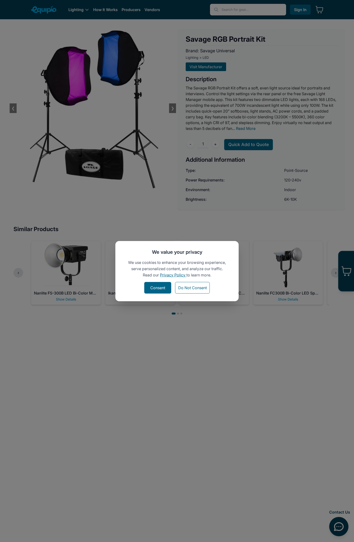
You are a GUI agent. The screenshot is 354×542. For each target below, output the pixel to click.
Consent (157, 287)
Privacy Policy (173, 275)
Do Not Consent (192, 287)
